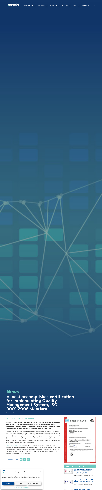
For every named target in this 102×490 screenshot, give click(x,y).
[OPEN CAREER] (78, 5)
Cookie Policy (17, 487)
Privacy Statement (25, 487)
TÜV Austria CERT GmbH (14, 445)
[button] (40, 472)
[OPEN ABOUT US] (68, 5)
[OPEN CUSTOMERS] (46, 5)
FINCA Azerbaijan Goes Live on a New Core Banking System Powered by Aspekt (84, 471)
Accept (8, 483)
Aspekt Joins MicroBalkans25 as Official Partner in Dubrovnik (84, 480)
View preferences (34, 483)
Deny (20, 483)
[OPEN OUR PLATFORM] (34, 5)
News (12, 392)
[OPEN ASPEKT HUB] (58, 5)
